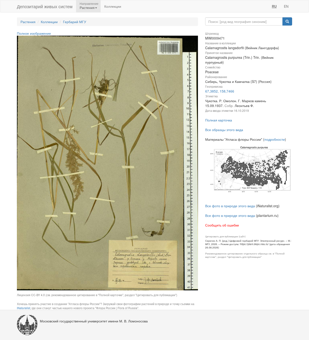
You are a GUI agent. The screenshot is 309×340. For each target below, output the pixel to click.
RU (274, 6)
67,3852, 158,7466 (219, 91)
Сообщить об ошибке (222, 225)
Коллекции (112, 6)
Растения (28, 21)
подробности (274, 139)
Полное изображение (34, 33)
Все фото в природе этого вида (230, 205)
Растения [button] (87, 7)
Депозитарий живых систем (44, 6)
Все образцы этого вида (224, 129)
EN (286, 6)
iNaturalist (23, 308)
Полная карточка (218, 120)
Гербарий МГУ (74, 21)
